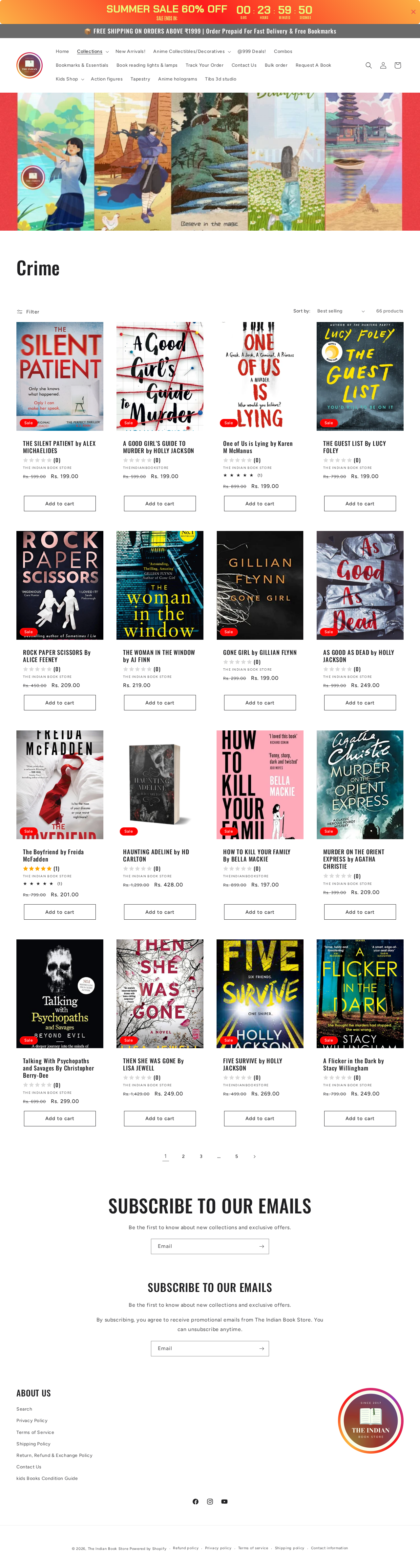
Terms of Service (35, 1432)
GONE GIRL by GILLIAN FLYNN (260, 652)
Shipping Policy (33, 1444)
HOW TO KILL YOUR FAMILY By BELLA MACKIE (257, 855)
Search (24, 1409)
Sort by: (302, 311)
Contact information (329, 1548)
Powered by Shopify (148, 1549)
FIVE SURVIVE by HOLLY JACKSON (253, 1064)
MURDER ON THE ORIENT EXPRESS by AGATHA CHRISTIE (354, 859)
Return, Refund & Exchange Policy (54, 1455)
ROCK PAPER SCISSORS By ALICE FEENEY (57, 656)
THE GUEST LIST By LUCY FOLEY (354, 447)
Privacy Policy (32, 1420)
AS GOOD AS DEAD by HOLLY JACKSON (358, 656)
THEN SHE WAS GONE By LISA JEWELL (153, 1064)
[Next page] (254, 1156)
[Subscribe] (261, 1246)
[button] (92, 51)
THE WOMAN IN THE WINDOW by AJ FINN (159, 656)
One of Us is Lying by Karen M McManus (258, 447)
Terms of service (253, 1548)
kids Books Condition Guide (47, 1478)
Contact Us (29, 1467)
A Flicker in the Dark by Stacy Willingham (353, 1064)
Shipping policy (290, 1548)
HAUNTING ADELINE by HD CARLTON (156, 855)
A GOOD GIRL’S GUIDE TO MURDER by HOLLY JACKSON (158, 447)
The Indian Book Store (108, 1549)
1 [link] (165, 1156)
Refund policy (186, 1548)
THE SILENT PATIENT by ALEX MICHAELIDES (59, 447)
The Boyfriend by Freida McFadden (53, 855)
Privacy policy (218, 1548)
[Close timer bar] (413, 11)
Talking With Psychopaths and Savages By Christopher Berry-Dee (58, 1068)
